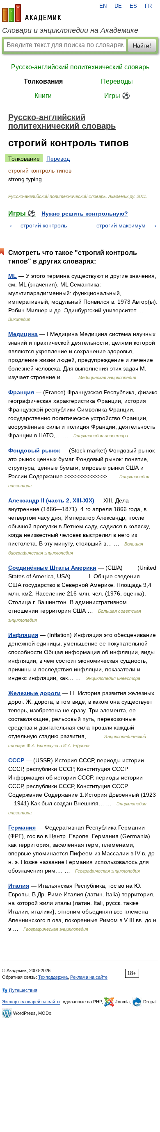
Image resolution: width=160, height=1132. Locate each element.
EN (103, 6)
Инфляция (23, 635)
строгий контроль (44, 225)
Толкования (43, 81)
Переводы (117, 81)
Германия (22, 827)
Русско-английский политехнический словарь (80, 67)
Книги (43, 95)
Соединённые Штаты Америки (52, 567)
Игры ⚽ (117, 95)
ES (133, 6)
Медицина (23, 334)
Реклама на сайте (88, 977)
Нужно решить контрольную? (84, 213)
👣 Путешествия (19, 990)
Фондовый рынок (34, 450)
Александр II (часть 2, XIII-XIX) (51, 500)
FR (148, 6)
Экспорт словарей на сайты (31, 1001)
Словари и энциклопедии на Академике (70, 30)
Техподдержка (53, 977)
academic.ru (31, 13)
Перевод (58, 158)
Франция (21, 392)
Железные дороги (34, 693)
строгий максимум (121, 225)
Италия (18, 885)
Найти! (142, 45)
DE (118, 6)
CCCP (16, 760)
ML (12, 276)
